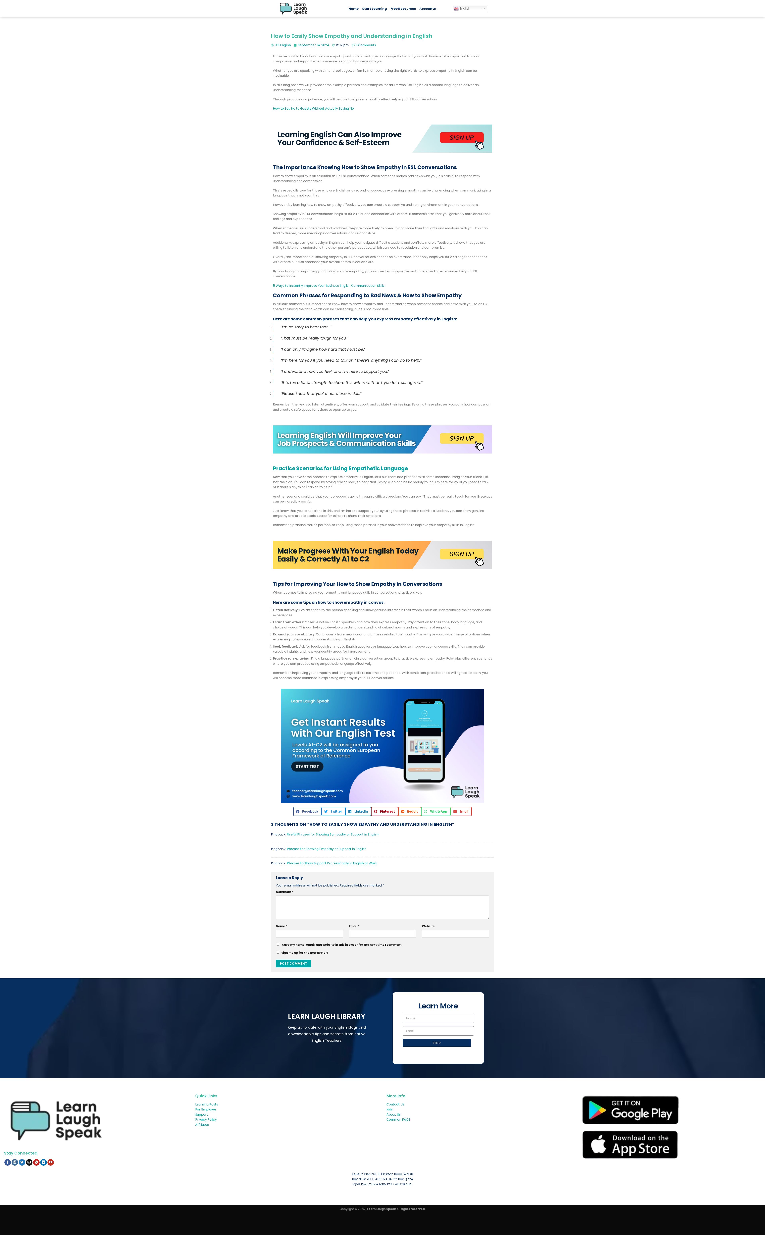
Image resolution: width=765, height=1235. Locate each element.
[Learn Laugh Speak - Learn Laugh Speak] (310, 8)
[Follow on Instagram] (15, 1162)
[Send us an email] (29, 1162)
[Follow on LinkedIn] (43, 1162)
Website (428, 926)
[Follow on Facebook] (7, 1162)
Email (354, 926)
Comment (285, 892)
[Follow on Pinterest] (36, 1162)
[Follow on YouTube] (50, 1162)
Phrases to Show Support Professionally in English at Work (332, 863)
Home (354, 8)
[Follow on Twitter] (22, 1162)
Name (281, 926)
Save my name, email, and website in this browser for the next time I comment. (342, 945)
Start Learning (374, 8)
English (464, 8)
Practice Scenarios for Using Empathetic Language (340, 468)
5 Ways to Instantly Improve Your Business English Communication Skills (328, 285)
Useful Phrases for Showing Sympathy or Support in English (333, 834)
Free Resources (403, 8)
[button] (307, 811)
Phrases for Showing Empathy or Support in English (326, 849)
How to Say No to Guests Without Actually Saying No (313, 108)
